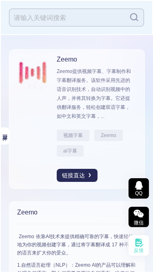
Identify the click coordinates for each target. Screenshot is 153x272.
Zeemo (108, 135)
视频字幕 (73, 135)
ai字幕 (70, 151)
